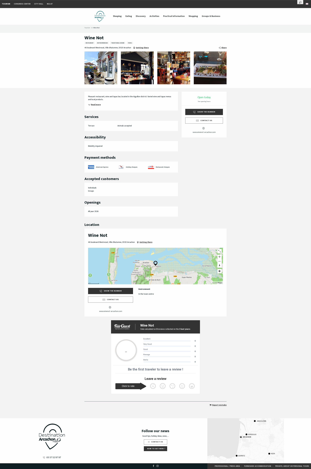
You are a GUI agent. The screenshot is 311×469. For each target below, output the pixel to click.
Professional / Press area (227, 466)
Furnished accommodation (257, 466)
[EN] (307, 4)
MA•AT (50, 4)
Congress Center (22, 4)
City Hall (38, 4)
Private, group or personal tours (292, 466)
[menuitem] (100, 16)
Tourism (6, 4)
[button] (300, 2)
